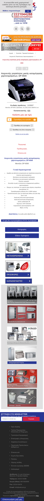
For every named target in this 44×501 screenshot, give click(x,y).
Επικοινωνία (15, 452)
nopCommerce (14, 496)
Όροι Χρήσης (15, 427)
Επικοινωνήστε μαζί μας (12, 499)
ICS (29, 111)
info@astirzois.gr (20, 487)
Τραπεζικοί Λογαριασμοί (19, 435)
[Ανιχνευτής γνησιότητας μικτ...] (19, 68)
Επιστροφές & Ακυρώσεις (19, 438)
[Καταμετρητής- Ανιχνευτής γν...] (25, 68)
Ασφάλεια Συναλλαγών (19, 442)
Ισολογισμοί (15, 469)
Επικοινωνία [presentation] (22, 153)
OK (28, 11)
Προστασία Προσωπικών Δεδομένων (19, 446)
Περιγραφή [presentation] (22, 144)
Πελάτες (14, 459)
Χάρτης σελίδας (16, 462)
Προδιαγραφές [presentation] (22, 149)
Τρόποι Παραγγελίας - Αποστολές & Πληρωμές (19, 431)
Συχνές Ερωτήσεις (17, 456)
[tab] (22, 144)
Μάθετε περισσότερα (11, 11)
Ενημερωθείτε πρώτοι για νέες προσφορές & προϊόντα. (18, 416)
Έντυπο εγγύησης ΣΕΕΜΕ (20, 466)
